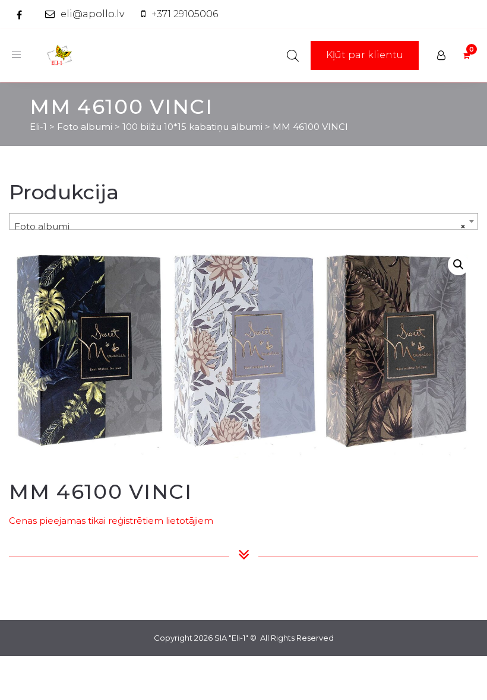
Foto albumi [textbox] (240, 226)
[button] (458, 264)
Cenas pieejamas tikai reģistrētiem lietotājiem (111, 520)
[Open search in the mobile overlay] (293, 55)
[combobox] (243, 221)
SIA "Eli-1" (231, 637)
